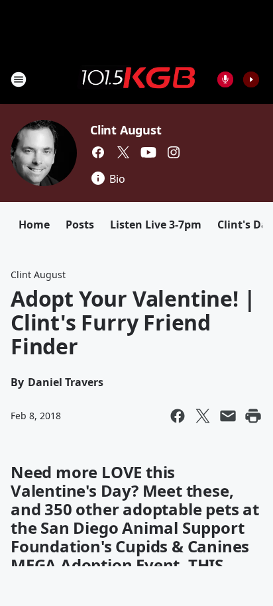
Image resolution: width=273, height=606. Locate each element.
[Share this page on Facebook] (177, 416)
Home (34, 224)
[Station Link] (136, 79)
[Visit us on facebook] (98, 152)
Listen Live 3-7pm (155, 224)
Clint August (126, 130)
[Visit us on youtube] (148, 152)
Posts (80, 224)
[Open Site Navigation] (19, 79)
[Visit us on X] (123, 152)
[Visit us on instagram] (174, 152)
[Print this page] (253, 416)
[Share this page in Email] (228, 416)
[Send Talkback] (225, 79)
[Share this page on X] (202, 416)
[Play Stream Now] (251, 79)
